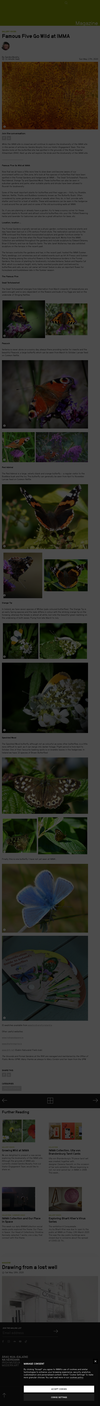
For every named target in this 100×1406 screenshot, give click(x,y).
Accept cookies (59, 1389)
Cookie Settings (59, 1397)
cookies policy (76, 1377)
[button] (95, 1361)
